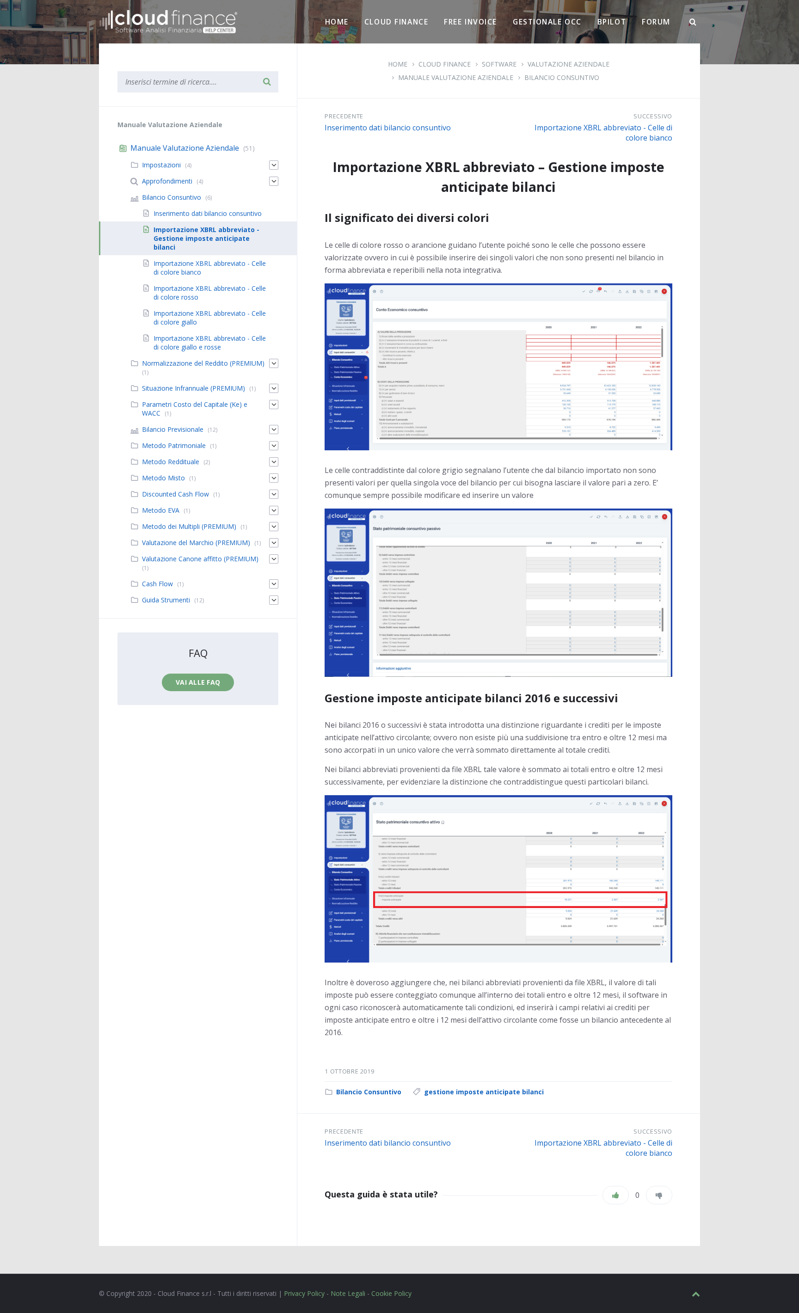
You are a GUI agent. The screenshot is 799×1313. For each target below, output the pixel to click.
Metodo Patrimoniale (174, 445)
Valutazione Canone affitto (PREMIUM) (200, 558)
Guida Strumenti (166, 599)
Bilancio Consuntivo (561, 77)
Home (337, 22)
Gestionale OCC (547, 22)
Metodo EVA (160, 510)
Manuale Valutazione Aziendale (455, 77)
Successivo (652, 116)
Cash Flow (157, 583)
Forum (656, 22)
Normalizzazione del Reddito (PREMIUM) (203, 363)
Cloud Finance (396, 22)
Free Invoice (470, 22)
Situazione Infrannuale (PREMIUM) (193, 388)
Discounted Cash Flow (175, 494)
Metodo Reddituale (170, 461)
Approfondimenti (167, 181)
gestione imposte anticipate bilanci (484, 1091)
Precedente (344, 116)
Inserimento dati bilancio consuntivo (388, 128)
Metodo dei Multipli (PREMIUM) (189, 526)
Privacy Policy (304, 1293)
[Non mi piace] (659, 1195)
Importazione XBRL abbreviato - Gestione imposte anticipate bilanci (206, 238)
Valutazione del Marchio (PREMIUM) (196, 542)
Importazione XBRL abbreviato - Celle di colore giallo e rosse (210, 342)
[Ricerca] (693, 22)
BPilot (611, 22)
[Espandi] (273, 165)
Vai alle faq (198, 682)
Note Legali (348, 1293)
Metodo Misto (163, 477)
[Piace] (615, 1195)
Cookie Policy (391, 1293)
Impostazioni (161, 164)
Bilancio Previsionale (172, 429)
